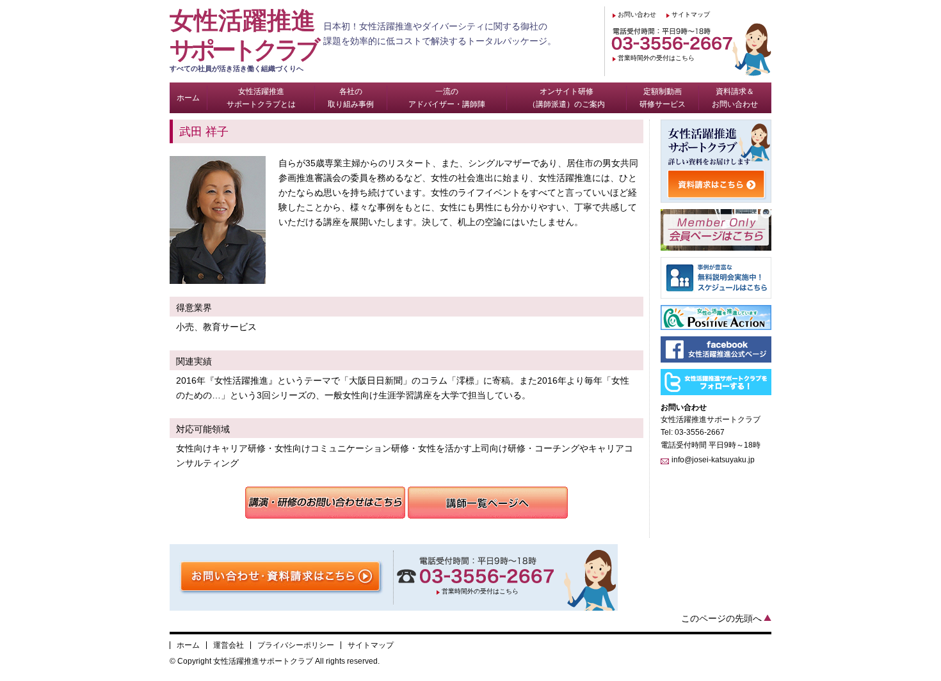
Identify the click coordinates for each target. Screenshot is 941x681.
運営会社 (228, 645)
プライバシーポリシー (295, 645)
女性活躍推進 (243, 39)
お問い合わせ (637, 14)
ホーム (188, 645)
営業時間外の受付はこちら (656, 57)
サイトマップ (691, 14)
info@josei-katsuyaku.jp (713, 459)
